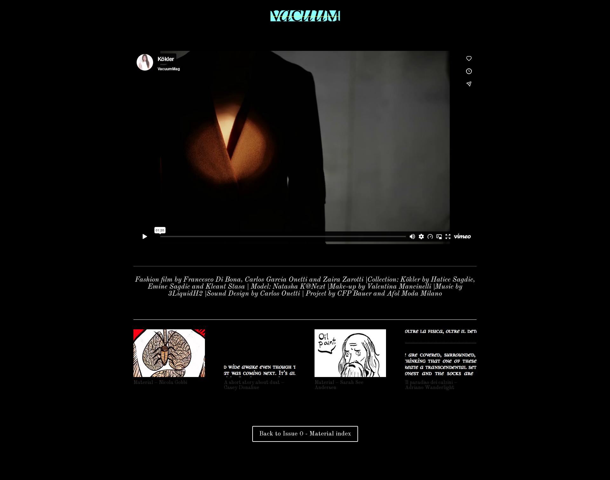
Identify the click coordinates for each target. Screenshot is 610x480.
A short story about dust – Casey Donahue (254, 385)
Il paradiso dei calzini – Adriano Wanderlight (431, 385)
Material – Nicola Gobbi (160, 382)
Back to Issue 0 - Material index (305, 434)
